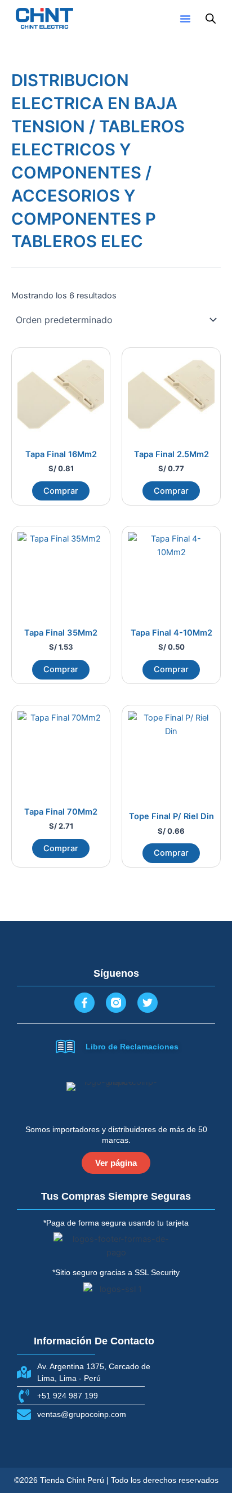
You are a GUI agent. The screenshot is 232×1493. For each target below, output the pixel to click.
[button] (185, 18)
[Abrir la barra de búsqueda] (210, 19)
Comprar (60, 491)
